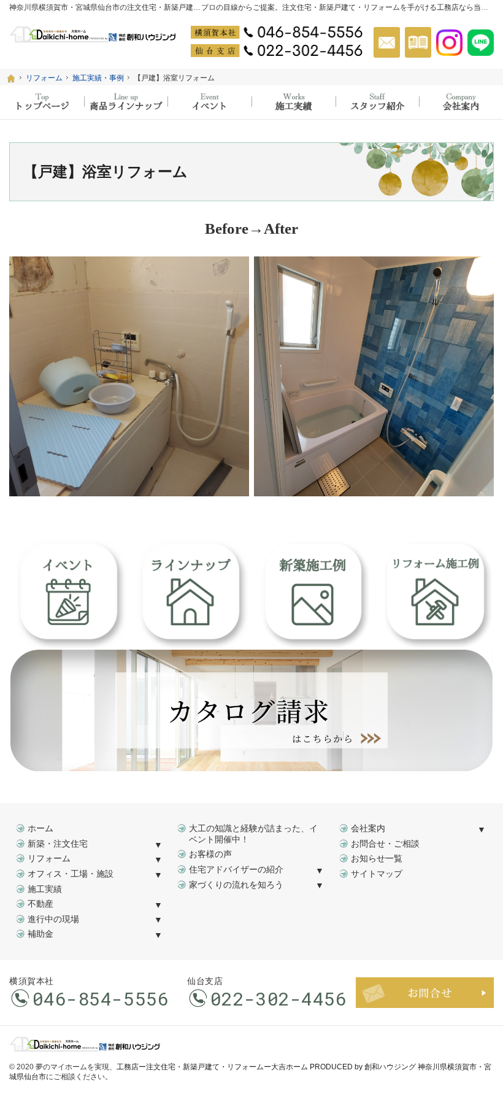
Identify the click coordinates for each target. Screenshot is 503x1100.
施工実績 (45, 889)
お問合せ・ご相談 (385, 843)
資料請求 (418, 42)
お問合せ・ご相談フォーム (425, 992)
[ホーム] (11, 78)
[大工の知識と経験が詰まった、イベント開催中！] (209, 102)
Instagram (449, 42)
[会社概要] (461, 102)
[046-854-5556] (277, 32)
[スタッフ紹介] (378, 102)
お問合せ (387, 42)
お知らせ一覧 (376, 858)
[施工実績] (294, 102)
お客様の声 (210, 854)
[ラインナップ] (126, 102)
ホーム (40, 828)
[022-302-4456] (277, 50)
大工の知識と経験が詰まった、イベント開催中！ (253, 834)
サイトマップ (376, 874)
